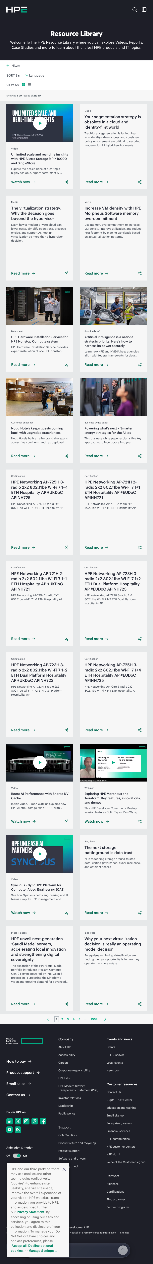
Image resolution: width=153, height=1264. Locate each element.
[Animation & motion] (17, 1156)
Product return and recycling (77, 1143)
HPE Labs (64, 1078)
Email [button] (15, 1083)
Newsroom (114, 1070)
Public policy (66, 1113)
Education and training (121, 1107)
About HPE (65, 1047)
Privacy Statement (30, 1212)
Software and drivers (72, 1158)
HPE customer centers (121, 1146)
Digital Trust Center (119, 1100)
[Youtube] (9, 1129)
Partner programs (118, 1207)
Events (111, 1047)
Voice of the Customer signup (126, 1162)
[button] (64, 1169)
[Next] (105, 1019)
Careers (63, 1062)
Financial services (118, 1131)
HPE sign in (114, 1154)
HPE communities (118, 1139)
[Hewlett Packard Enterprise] (16, 10)
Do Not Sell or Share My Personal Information (91, 1232)
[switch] (14, 1155)
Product (20, 1072)
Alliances (113, 1184)
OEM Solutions (67, 1135)
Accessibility (66, 1055)
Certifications (115, 1191)
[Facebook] (43, 1121)
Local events (115, 1062)
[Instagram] (26, 1121)
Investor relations (69, 1098)
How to (16, 1061)
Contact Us (114, 1092)
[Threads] (34, 1121)
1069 (94, 1019)
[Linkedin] (9, 1121)
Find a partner (116, 1199)
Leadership (65, 1105)
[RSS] (18, 1129)
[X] (18, 1121)
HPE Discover (115, 1055)
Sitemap (124, 1232)
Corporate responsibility (74, 1070)
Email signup (115, 1115)
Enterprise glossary (119, 1123)
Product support (68, 1151)
